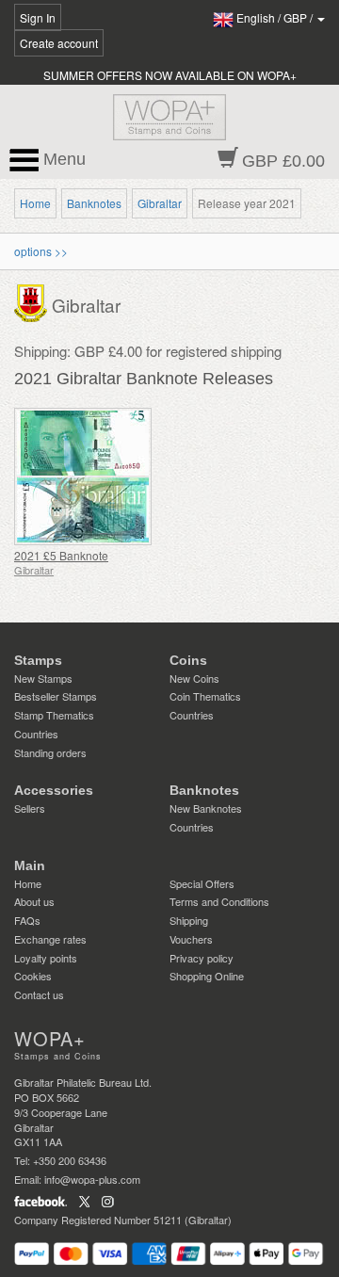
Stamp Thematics (54, 714)
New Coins (194, 678)
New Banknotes (206, 808)
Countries (36, 733)
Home (35, 203)
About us (34, 901)
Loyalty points (45, 957)
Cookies (33, 975)
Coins (188, 660)
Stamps (38, 660)
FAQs (27, 920)
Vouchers (191, 938)
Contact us (39, 994)
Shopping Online (207, 975)
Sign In (38, 17)
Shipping (189, 920)
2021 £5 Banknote (61, 555)
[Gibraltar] (33, 301)
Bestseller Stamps (55, 695)
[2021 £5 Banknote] (87, 476)
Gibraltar (159, 203)
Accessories (53, 790)
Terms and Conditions (219, 901)
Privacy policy (202, 957)
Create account (59, 43)
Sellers (29, 808)
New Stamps (43, 678)
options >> (41, 251)
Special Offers (202, 883)
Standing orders (50, 752)
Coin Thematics (205, 695)
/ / (275, 17)
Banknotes (94, 203)
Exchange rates (50, 938)
